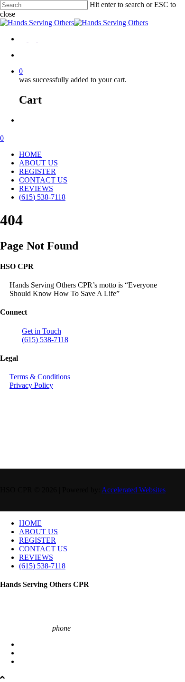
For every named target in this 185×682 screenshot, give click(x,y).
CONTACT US (43, 180)
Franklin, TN (19, 603)
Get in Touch (41, 331)
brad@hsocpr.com (27, 619)
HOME (30, 154)
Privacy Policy (31, 385)
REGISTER (37, 171)
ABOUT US (38, 163)
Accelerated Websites (134, 490)
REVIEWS (36, 188)
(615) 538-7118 (42, 197)
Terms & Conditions (39, 377)
